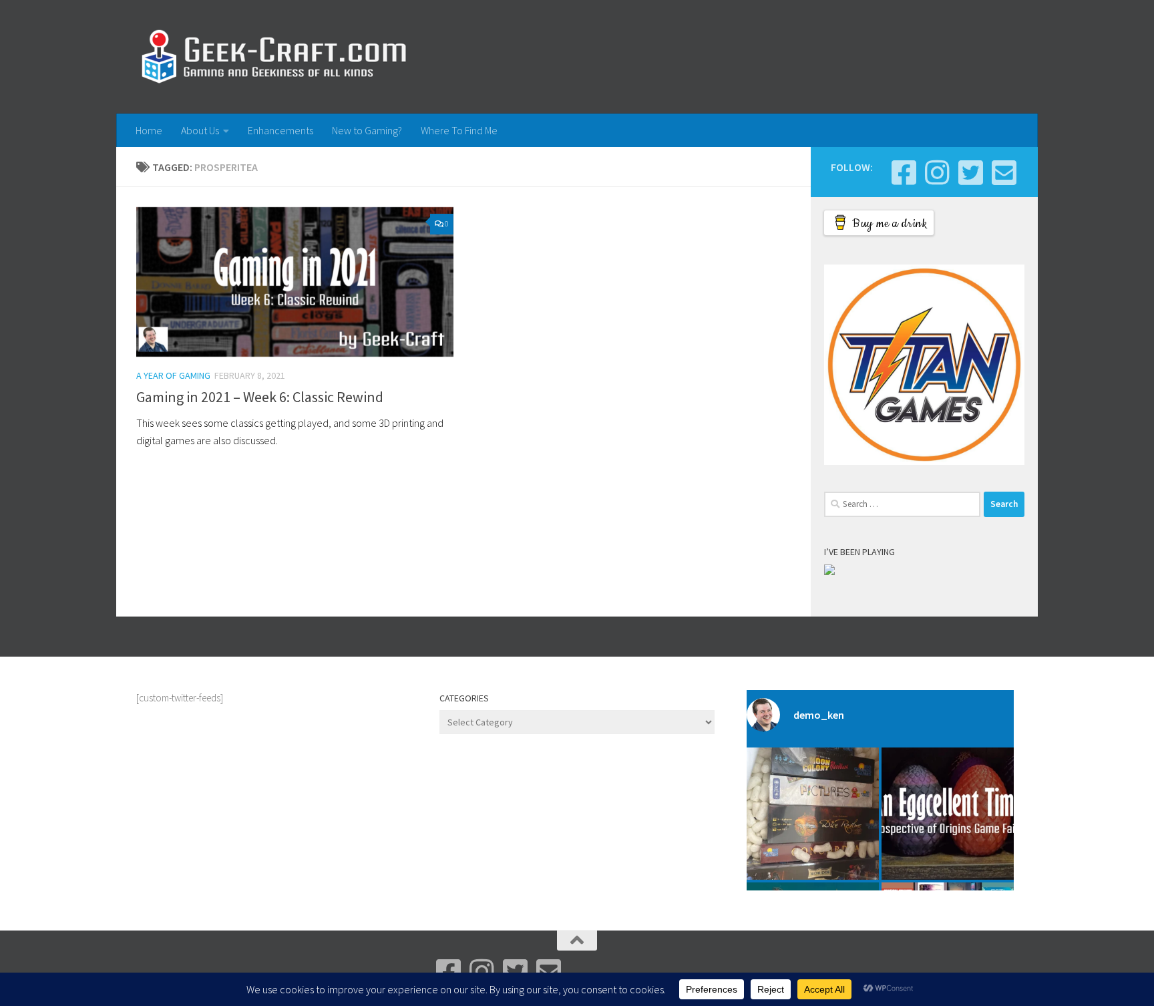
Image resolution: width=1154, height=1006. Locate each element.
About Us (200, 130)
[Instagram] (937, 172)
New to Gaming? (367, 130)
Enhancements (280, 130)
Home (149, 130)
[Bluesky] (970, 172)
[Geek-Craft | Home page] (273, 57)
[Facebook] (904, 172)
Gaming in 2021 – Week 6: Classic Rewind (259, 396)
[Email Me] (1004, 172)
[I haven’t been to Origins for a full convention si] (948, 813)
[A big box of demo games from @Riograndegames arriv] (813, 813)
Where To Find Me (459, 130)
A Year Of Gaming (173, 375)
